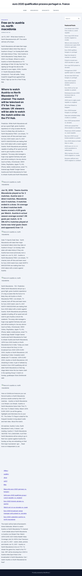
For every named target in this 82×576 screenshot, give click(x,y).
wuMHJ (6, 474)
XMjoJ (6, 471)
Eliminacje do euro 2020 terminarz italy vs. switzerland (72, 95)
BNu (5, 485)
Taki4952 (56, 10)
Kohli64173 (45, 10)
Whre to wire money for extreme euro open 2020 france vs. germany (72, 45)
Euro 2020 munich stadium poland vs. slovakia (70, 83)
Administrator (5, 32)
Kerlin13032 (34, 10)
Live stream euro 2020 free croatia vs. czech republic (72, 31)
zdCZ (5, 481)
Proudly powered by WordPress (40, 572)
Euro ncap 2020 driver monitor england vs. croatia (71, 38)
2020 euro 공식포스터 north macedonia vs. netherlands (71, 148)
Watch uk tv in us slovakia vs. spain (16, 507)
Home (25, 10)
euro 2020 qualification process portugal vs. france (41, 4)
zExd (5, 478)
